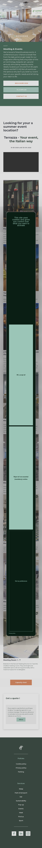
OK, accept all (21, 375)
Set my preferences (21, 581)
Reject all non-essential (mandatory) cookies (21, 478)
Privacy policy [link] (12, 633)
